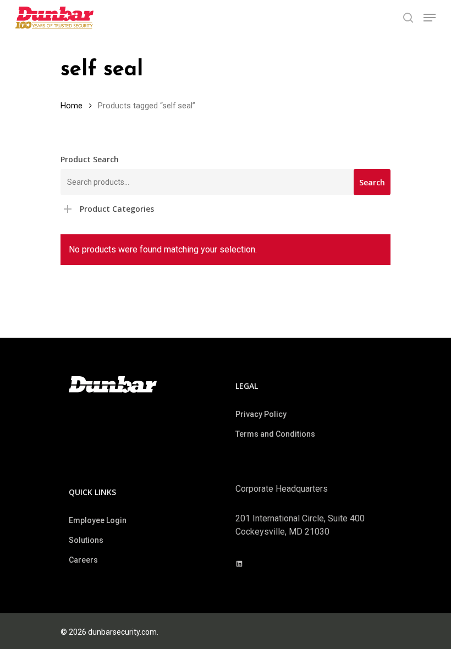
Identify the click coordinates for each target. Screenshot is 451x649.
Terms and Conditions (275, 434)
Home (71, 106)
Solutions (86, 540)
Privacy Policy (261, 414)
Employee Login (98, 520)
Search (372, 182)
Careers (83, 560)
